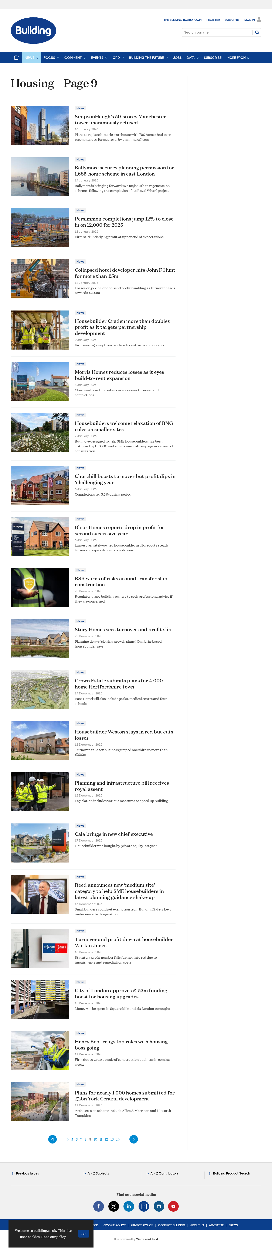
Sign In (249, 19)
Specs (233, 1225)
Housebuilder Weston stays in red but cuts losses (124, 734)
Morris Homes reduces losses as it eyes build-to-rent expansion (119, 374)
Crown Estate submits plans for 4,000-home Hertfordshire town (119, 683)
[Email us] (143, 1206)
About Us (197, 1225)
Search (257, 32)
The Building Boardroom (183, 19)
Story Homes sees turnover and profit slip (123, 629)
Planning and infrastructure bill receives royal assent (122, 785)
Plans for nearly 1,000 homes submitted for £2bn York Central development (125, 1095)
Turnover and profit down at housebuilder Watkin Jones (124, 942)
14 (118, 1139)
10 (95, 1139)
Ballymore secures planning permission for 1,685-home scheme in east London (124, 170)
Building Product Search (231, 1173)
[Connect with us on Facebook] (98, 1206)
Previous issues (27, 1173)
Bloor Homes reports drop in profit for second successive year (119, 530)
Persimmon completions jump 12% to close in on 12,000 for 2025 (124, 221)
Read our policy (53, 1236)
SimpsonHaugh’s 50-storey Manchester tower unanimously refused (120, 119)
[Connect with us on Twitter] (113, 1206)
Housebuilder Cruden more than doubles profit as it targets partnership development (122, 327)
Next (133, 1139)
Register (213, 19)
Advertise (216, 1225)
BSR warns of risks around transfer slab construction (121, 581)
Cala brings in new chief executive (114, 833)
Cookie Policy (114, 1225)
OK (83, 1234)
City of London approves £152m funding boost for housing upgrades (121, 993)
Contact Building (171, 1225)
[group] (237, 57)
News (80, 108)
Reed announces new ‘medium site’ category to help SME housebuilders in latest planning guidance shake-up (119, 891)
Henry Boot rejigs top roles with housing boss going (121, 1044)
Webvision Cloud (147, 1239)
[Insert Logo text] (33, 42)
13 (112, 1139)
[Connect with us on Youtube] (173, 1206)
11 (101, 1139)
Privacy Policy (142, 1225)
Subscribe (232, 19)
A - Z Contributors (164, 1173)
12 (106, 1139)
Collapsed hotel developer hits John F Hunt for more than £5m (125, 272)
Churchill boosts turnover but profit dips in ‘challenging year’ (125, 479)
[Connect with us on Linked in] (128, 1206)
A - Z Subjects (98, 1173)
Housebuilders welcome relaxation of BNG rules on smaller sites (124, 426)
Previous (52, 1139)
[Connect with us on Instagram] (158, 1206)
